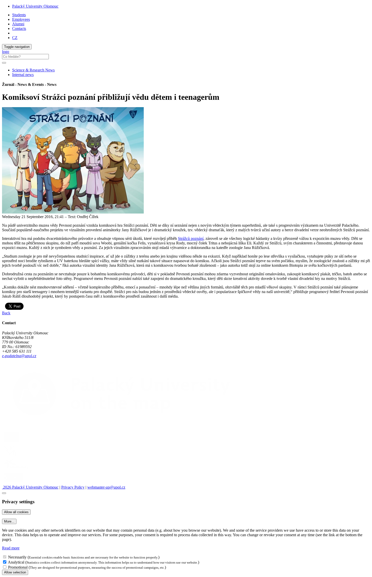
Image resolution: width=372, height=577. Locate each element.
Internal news (23, 74)
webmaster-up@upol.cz (106, 487)
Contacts (19, 28)
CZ (14, 37)
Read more (10, 548)
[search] (4, 63)
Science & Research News (33, 70)
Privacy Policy (73, 487)
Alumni (18, 24)
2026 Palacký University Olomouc (30, 487)
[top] (4, 493)
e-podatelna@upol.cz (19, 356)
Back (6, 313)
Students (19, 15)
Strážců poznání (190, 238)
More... (9, 521)
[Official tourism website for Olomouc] (13, 482)
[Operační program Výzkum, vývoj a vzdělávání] (31, 442)
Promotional (18, 567)
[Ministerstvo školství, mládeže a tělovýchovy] (11, 456)
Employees (21, 19)
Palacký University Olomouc (35, 6)
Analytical (16, 562)
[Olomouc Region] (19, 469)
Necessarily (17, 557)
